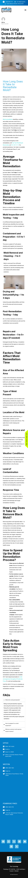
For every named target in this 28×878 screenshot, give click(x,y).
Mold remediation (8, 119)
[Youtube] (25, 841)
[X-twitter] (17, 846)
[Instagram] (8, 841)
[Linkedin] (11, 846)
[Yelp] (14, 841)
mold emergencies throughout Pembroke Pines (13, 679)
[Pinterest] (19, 841)
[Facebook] (3, 841)
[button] (25, 10)
